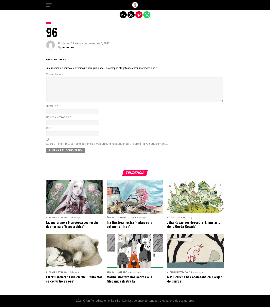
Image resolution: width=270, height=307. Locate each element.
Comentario (54, 74)
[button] (49, 5)
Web (49, 128)
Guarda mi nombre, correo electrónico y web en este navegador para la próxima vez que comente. (107, 143)
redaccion (68, 47)
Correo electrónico (58, 117)
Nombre (52, 105)
